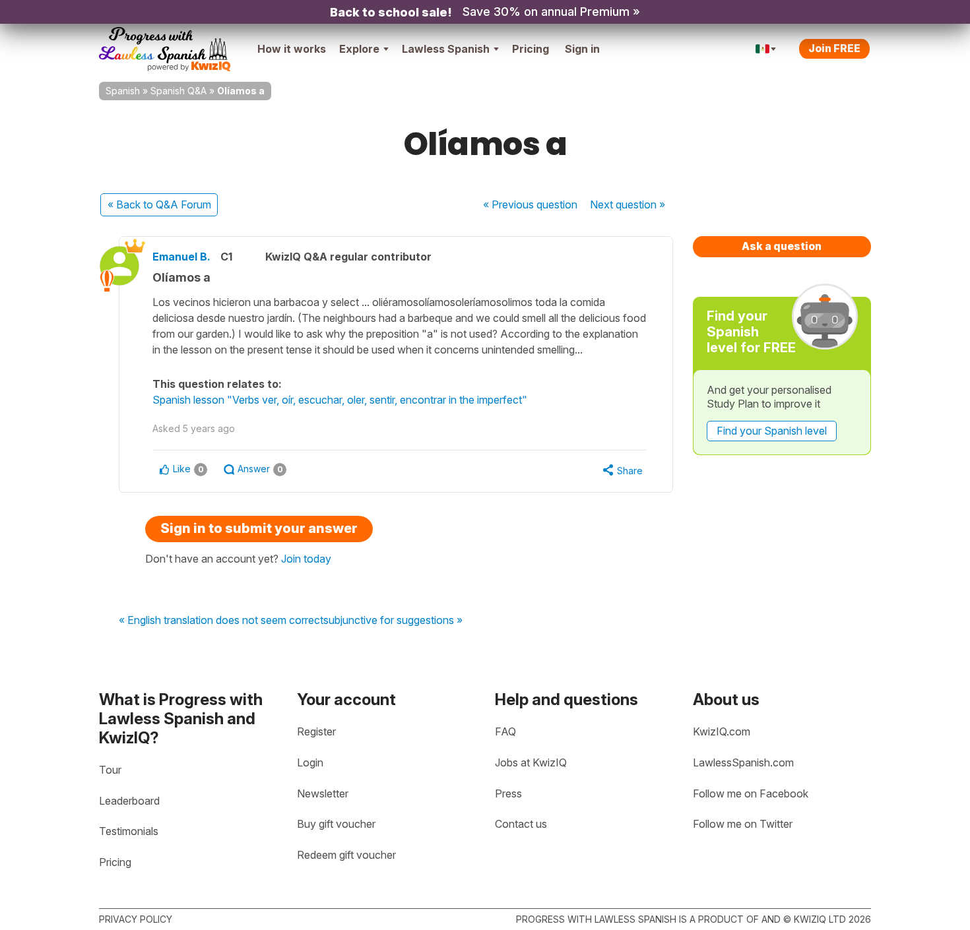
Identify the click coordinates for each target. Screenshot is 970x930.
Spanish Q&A (178, 90)
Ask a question (782, 246)
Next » (627, 204)
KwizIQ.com (721, 731)
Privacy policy (135, 919)
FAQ (505, 731)
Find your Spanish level (772, 430)
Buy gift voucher (336, 823)
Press (508, 793)
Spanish (123, 90)
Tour (110, 769)
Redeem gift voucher (346, 854)
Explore (359, 48)
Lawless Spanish (446, 48)
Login (310, 762)
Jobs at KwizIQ (531, 762)
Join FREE (834, 48)
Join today (306, 558)
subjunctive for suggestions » (393, 621)
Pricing (530, 48)
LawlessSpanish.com (743, 762)
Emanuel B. (181, 256)
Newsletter (322, 793)
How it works (291, 48)
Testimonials (128, 831)
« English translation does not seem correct (221, 621)
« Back (159, 204)
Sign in (582, 48)
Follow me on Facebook (750, 793)
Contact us (521, 823)
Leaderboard (129, 800)
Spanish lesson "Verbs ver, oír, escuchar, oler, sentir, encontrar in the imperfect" (339, 399)
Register (316, 731)
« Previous (530, 204)
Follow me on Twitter (742, 823)
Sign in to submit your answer (259, 528)
